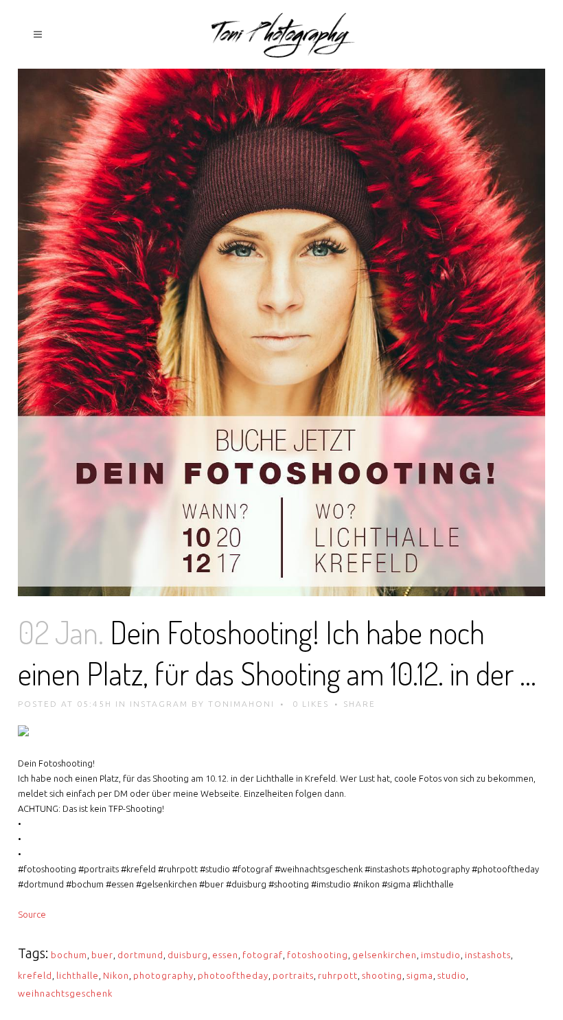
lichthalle (77, 975)
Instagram (159, 703)
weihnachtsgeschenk (65, 993)
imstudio (441, 955)
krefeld (35, 975)
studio (451, 975)
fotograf (262, 955)
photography (163, 975)
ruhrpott (338, 975)
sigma (419, 975)
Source (32, 914)
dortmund (140, 955)
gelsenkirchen (384, 955)
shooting (382, 975)
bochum (69, 955)
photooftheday (233, 975)
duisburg (188, 955)
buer (102, 955)
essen (225, 955)
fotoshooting (317, 955)
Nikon (116, 975)
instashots (488, 955)
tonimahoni (241, 703)
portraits (293, 975)
